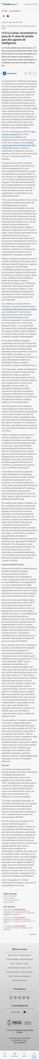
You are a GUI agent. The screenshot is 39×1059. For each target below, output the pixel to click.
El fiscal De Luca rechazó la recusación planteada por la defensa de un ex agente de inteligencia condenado (18, 912)
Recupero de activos (13, 972)
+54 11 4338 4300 (19, 1042)
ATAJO (15, 955)
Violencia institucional (19, 980)
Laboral (25, 963)
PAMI (29, 968)
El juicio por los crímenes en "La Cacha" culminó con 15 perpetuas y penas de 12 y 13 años (19, 921)
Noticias (23, 968)
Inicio (5, 11)
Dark (25, 1012)
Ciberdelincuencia (25, 955)
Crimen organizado (12, 959)
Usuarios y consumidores (22, 976)
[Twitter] (15, 997)
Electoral (19, 963)
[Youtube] (19, 997)
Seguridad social (26, 972)
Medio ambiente (13, 968)
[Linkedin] (28, 997)
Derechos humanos (26, 959)
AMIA (10, 955)
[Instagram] (24, 997)
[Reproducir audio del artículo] (4, 73)
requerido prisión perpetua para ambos (19, 309)
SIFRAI (10, 976)
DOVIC (13, 963)
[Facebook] (11, 997)
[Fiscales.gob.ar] (6, 4)
